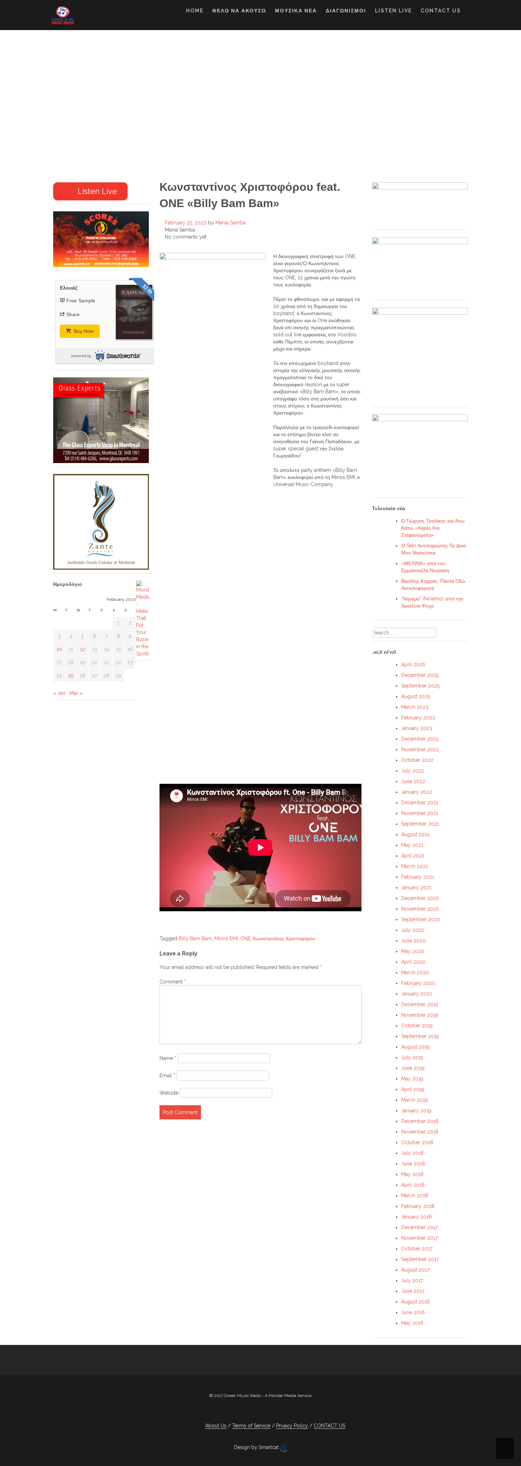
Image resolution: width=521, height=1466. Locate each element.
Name (167, 1058)
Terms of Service (251, 1425)
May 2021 (412, 845)
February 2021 (417, 877)
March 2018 (414, 1195)
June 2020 (413, 940)
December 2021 (419, 802)
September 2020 (420, 919)
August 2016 (415, 1302)
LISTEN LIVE (393, 10)
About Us (215, 1425)
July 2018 (412, 1153)
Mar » (75, 693)
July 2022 (412, 771)
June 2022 (413, 781)
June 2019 (413, 1068)
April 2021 (412, 856)
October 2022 (417, 760)
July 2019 (412, 1057)
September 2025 (420, 686)
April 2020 (413, 962)
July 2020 (412, 930)
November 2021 (419, 813)
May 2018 (412, 1174)
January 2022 (416, 792)
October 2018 (417, 1142)
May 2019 (412, 1079)
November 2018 (419, 1132)
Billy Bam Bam (195, 938)
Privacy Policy (292, 1425)
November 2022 (420, 749)
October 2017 (416, 1248)
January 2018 (416, 1217)
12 (82, 649)
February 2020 (418, 983)
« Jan (59, 693)
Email (167, 1075)
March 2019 (414, 1100)
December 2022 (420, 739)
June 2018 (413, 1163)
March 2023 (414, 707)
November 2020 (420, 909)
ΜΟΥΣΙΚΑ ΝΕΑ (296, 10)
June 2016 (413, 1312)
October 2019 (417, 1025)
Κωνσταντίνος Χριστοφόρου (284, 938)
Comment (172, 982)
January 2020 (416, 994)
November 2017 (419, 1238)
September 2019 (420, 1036)
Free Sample (80, 300)
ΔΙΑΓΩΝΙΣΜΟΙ (346, 10)
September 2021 (420, 824)
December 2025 (419, 675)
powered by (81, 356)
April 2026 (413, 664)
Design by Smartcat (257, 1447)
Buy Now (83, 331)
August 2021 (415, 834)
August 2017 (415, 1270)
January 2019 (416, 1110)
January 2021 (416, 887)
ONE (245, 938)
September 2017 (420, 1259)
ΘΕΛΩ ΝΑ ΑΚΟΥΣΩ (239, 10)
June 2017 (412, 1291)
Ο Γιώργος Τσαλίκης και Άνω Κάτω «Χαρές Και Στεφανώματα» (433, 528)
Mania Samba (230, 223)
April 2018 (413, 1185)
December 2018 (419, 1121)
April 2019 (412, 1089)
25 (70, 675)
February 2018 (418, 1206)
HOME (194, 10)
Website (168, 1093)
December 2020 (420, 898)
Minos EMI (226, 938)
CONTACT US (441, 10)
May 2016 (412, 1323)
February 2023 (418, 717)
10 (59, 649)
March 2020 (415, 972)
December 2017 (419, 1227)
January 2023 (416, 728)
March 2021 (414, 866)
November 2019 (419, 1015)
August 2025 (415, 696)
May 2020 (412, 951)
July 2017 (412, 1280)
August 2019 (415, 1047)
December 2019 (419, 1004)
